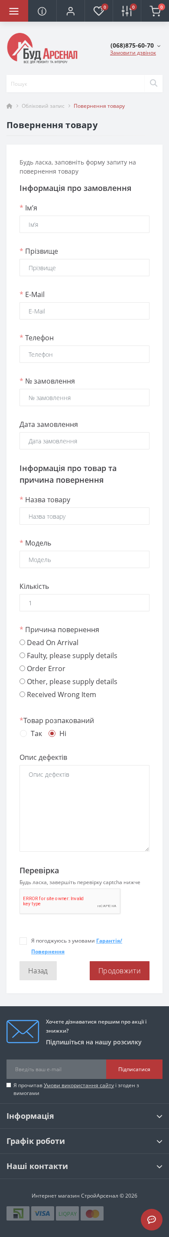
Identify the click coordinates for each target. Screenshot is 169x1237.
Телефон (37, 337)
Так (36, 733)
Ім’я (28, 208)
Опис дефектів (43, 757)
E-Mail (32, 294)
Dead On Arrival (51, 642)
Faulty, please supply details (71, 655)
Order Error (45, 668)
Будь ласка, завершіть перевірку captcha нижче (80, 882)
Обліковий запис (43, 106)
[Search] (153, 83)
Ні (62, 733)
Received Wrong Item (60, 694)
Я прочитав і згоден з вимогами (76, 1089)
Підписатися (134, 1069)
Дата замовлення (49, 424)
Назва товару (45, 499)
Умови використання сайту (79, 1085)
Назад (38, 970)
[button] (70, 11)
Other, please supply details (71, 681)
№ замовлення (47, 381)
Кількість (34, 586)
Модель (35, 543)
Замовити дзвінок (133, 52)
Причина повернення (59, 629)
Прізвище (39, 251)
